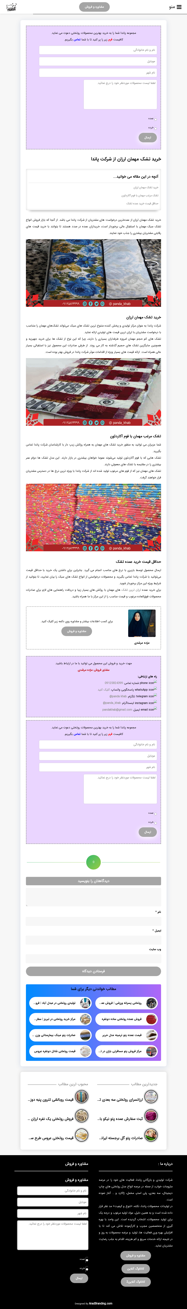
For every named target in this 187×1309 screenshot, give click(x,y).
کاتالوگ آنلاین (135, 1268)
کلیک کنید (104, 689)
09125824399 (114, 683)
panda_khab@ (112, 703)
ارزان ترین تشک (131, 590)
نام (158, 912)
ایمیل (156, 930)
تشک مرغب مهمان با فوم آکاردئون (139, 195)
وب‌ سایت (155, 949)
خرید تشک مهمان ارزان (145, 187)
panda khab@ (118, 696)
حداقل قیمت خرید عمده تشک (142, 204)
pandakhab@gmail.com (117, 709)
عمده (151, 118)
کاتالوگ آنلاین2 (136, 1282)
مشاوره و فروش (94, 7)
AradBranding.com (100, 1303)
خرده (151, 128)
